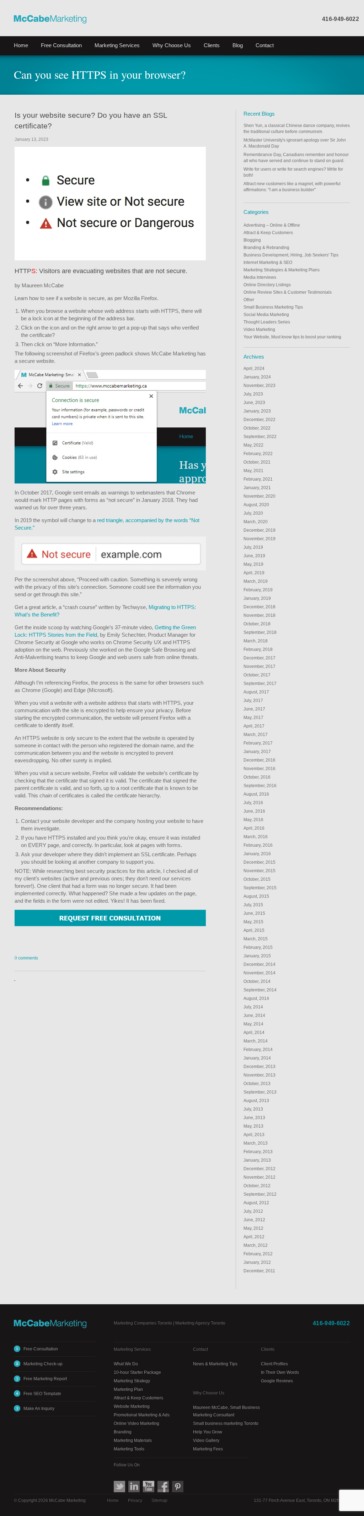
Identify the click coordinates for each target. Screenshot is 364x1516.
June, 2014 (254, 1015)
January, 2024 (257, 377)
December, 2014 (259, 964)
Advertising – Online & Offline (271, 225)
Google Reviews (277, 1380)
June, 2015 (254, 913)
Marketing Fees (208, 1448)
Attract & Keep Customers (268, 232)
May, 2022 (253, 445)
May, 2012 (253, 1228)
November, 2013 (259, 1075)
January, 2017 (257, 751)
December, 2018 (259, 606)
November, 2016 (259, 768)
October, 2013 (257, 1083)
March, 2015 (255, 938)
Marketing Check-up (43, 1363)
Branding (123, 1431)
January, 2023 (257, 411)
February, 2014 (258, 1049)
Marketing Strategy (132, 1380)
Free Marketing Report (45, 1378)
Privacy (135, 1500)
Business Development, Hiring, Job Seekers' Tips (290, 255)
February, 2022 (258, 453)
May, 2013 (253, 1126)
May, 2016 (253, 819)
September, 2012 (260, 1194)
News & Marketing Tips (215, 1363)
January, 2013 (257, 1160)
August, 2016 (256, 794)
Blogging (252, 240)
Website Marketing (132, 1406)
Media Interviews (259, 277)
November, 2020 (259, 496)
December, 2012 (259, 1168)
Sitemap (159, 1500)
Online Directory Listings (267, 284)
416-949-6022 (340, 19)
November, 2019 (259, 538)
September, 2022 (260, 436)
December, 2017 (259, 657)
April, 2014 (253, 1032)
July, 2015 (253, 904)
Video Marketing (259, 329)
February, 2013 (258, 1151)
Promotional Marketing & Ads (142, 1414)
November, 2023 (259, 385)
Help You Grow (207, 1431)
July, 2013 (253, 1109)
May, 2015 (253, 921)
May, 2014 (253, 1024)
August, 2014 (256, 998)
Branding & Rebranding (266, 247)
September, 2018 (260, 632)
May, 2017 (253, 717)
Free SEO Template (42, 1393)
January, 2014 (257, 1058)
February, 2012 (258, 1253)
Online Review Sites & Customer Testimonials (287, 292)
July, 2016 (253, 802)
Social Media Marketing (266, 314)
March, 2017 (255, 734)
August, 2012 (256, 1202)
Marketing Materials (133, 1440)
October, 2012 (257, 1185)
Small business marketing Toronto (225, 1423)
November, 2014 (259, 972)
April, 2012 (253, 1236)
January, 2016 (257, 853)
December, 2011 (259, 1270)
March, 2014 (255, 1041)
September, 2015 (260, 887)
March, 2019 (255, 581)
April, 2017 (253, 726)
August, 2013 (256, 1100)
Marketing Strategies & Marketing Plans (281, 269)
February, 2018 (258, 649)
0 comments (26, 958)
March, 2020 (255, 521)
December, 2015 (259, 862)
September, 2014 (260, 989)
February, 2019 (258, 589)
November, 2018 (259, 615)
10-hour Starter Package (137, 1372)
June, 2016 (254, 811)
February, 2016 (258, 845)
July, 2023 (253, 394)
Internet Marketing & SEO (267, 262)
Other (248, 299)
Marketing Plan (128, 1389)
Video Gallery (206, 1440)
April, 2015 (253, 930)
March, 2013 (255, 1143)
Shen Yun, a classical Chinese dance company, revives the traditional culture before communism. (296, 128)
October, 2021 (257, 462)
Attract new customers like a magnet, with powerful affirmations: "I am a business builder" (292, 186)
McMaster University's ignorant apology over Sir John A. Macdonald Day (294, 143)
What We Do (126, 1363)
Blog (237, 45)
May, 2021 (253, 470)
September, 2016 (260, 785)
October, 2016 (257, 777)
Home (21, 45)
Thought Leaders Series (266, 322)
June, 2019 (254, 555)
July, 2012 (253, 1211)
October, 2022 (257, 428)
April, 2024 (253, 368)
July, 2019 (253, 547)
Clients (212, 45)
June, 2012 (254, 1219)
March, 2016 (255, 836)
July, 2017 (253, 700)
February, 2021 (258, 479)
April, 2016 (253, 828)
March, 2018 (255, 640)
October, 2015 (257, 879)
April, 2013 (253, 1134)
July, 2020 (253, 513)
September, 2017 (260, 683)
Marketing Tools (129, 1448)
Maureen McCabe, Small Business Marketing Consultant (226, 1411)
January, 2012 (257, 1262)
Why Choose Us (171, 45)
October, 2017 (257, 675)
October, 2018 (257, 623)
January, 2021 (257, 487)
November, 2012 (259, 1177)
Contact (265, 45)
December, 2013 (259, 1066)
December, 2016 (259, 760)
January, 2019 (257, 598)
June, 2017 (254, 709)
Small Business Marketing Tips (273, 307)
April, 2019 (253, 572)
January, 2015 (257, 955)
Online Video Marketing (136, 1423)
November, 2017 (259, 666)
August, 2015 (256, 896)
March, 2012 (255, 1245)
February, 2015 (258, 947)
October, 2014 (257, 981)
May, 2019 (253, 564)
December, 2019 (259, 530)
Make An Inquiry (38, 1408)
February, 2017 (258, 743)
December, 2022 (259, 419)
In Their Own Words (280, 1372)
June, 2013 (254, 1117)
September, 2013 (260, 1092)
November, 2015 (259, 870)
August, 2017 (256, 692)
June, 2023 (254, 402)
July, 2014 (253, 1007)
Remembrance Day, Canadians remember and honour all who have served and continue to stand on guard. (296, 157)
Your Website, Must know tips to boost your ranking (292, 336)
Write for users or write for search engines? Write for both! (293, 172)
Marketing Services (132, 1349)
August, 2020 (256, 504)
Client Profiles (274, 1363)
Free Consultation (61, 45)
